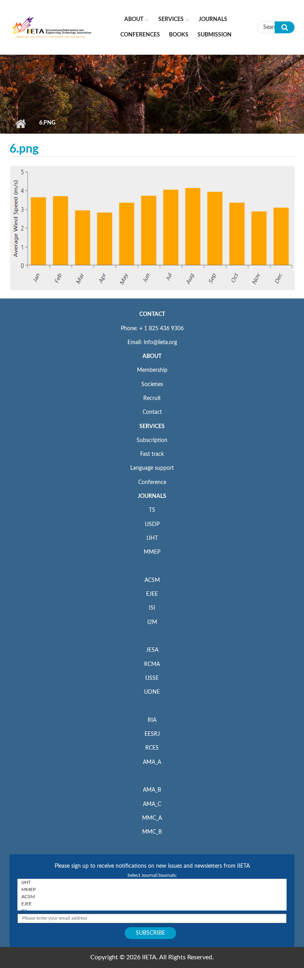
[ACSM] (152, 896)
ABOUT (152, 356)
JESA (152, 650)
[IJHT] (152, 882)
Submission (215, 35)
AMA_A (152, 762)
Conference (152, 482)
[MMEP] (152, 889)
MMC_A (152, 818)
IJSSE (152, 678)
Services (171, 19)
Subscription (152, 440)
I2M (152, 622)
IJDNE (152, 692)
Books (178, 35)
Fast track (152, 454)
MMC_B (152, 832)
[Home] (52, 27)
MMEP (152, 552)
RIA (152, 720)
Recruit (152, 398)
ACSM (152, 580)
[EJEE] (152, 903)
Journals (213, 19)
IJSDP (152, 524)
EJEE (152, 594)
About (133, 19)
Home (20, 124)
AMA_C (152, 804)
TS (152, 510)
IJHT (152, 538)
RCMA (152, 664)
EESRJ (152, 734)
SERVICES (152, 426)
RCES (152, 748)
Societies (152, 384)
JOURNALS (152, 496)
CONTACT (152, 314)
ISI (152, 608)
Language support (152, 468)
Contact (152, 412)
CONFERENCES (140, 35)
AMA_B (152, 790)
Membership (152, 370)
